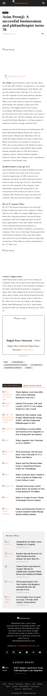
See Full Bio (26, 350)
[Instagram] (13, 652)
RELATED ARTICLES (12, 386)
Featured (14, 686)
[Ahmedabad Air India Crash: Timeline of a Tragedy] (9, 543)
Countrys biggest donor (16, 365)
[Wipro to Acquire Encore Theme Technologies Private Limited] (8, 500)
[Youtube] (39, 652)
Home (4, 9)
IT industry (36, 365)
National (12, 9)
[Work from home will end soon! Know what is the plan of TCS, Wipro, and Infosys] (8, 454)
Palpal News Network (17, 76)
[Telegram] (26, 652)
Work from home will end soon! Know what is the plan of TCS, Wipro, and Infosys (29, 454)
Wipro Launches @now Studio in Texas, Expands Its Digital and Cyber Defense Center (30, 477)
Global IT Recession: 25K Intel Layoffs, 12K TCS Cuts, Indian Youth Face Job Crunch (29, 406)
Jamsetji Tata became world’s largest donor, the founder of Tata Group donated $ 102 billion (30, 489)
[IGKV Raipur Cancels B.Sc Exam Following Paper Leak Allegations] (7, 670)
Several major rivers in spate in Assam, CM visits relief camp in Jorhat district (28, 599)
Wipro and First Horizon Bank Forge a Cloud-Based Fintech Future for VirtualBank (29, 466)
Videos (8, 686)
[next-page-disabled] (7, 520)
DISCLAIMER (23, 686)
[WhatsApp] (21, 42)
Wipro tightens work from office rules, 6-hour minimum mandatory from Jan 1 (29, 395)
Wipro (28, 367)
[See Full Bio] (33, 350)
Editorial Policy (27, 689)
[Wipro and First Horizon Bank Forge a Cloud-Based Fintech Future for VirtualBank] (8, 466)
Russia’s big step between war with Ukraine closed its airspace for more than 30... (29, 556)
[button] (4, 3)
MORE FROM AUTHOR (32, 386)
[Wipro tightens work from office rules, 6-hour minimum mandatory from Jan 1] (8, 396)
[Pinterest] (15, 42)
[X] (10, 42)
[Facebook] (4, 42)
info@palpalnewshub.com (28, 646)
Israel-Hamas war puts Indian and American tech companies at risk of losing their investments (29, 431)
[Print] (32, 42)
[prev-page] (3, 520)
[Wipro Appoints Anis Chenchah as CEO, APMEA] (8, 443)
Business (27, 684)
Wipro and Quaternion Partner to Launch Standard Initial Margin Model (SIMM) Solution (30, 511)
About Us (18, 689)
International (19, 684)
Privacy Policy (34, 686)
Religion (39, 684)
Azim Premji (18, 362)
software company (13, 367)
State (33, 684)
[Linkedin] (27, 42)
